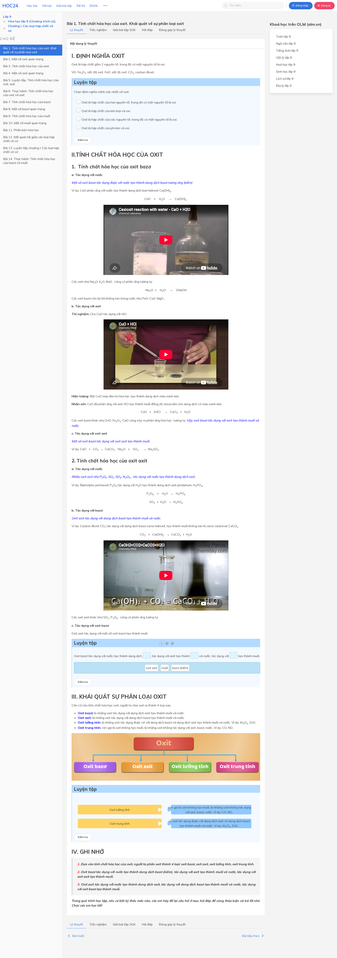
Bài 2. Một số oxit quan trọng (23, 59)
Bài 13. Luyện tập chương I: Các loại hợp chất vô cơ (31, 150)
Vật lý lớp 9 (284, 57)
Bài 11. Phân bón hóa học (21, 130)
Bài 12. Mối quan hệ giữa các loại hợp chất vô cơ (29, 139)
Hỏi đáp (147, 30)
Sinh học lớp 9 (285, 71)
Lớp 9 (7, 17)
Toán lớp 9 (283, 36)
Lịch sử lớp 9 (285, 78)
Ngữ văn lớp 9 (286, 43)
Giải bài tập (64, 6)
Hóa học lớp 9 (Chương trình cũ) (32, 21)
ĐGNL (94, 6)
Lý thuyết (76, 30)
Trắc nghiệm (98, 30)
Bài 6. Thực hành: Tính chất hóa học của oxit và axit (28, 93)
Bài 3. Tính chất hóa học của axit (26, 66)
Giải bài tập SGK (124, 30)
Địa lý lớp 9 (284, 85)
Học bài (32, 6)
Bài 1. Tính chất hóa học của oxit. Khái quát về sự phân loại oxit (29, 50)
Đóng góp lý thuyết (172, 30)
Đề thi (81, 6)
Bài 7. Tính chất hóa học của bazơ (27, 102)
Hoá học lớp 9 (285, 64)
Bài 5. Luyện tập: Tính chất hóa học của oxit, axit (31, 82)
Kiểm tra (83, 140)
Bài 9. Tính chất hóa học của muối (26, 116)
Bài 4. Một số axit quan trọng (23, 73)
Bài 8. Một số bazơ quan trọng (24, 109)
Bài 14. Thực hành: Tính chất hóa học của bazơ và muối (29, 161)
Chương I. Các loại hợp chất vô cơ (30, 28)
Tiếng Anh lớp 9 (287, 50)
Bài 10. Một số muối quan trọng (24, 123)
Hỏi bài (46, 6)
